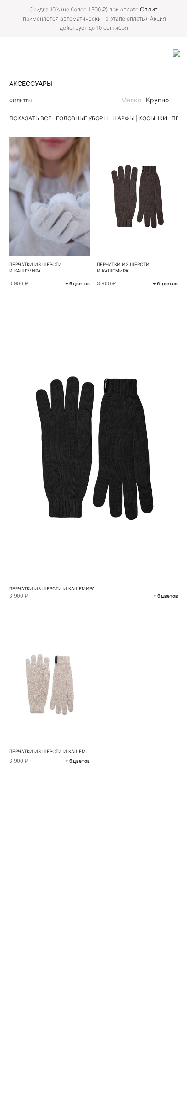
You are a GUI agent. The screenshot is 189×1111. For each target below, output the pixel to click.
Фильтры (21, 100)
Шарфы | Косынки (139, 118)
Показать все (30, 118)
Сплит (149, 9)
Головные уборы (82, 118)
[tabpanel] (137, 196)
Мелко (131, 100)
